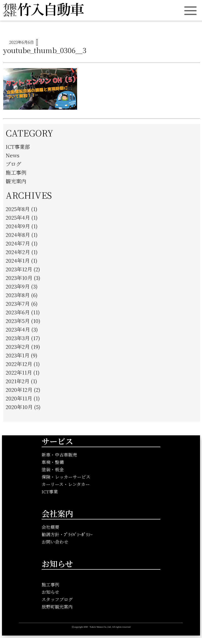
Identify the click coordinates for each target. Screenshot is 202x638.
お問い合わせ (55, 542)
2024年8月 (18, 234)
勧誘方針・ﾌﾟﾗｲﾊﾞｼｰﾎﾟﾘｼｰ (67, 534)
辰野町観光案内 (57, 607)
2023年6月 (18, 312)
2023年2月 (18, 346)
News (12, 155)
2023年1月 (18, 355)
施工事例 (16, 172)
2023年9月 (18, 286)
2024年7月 (18, 243)
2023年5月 (18, 320)
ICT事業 (50, 491)
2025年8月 (18, 209)
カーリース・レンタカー (66, 484)
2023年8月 (18, 295)
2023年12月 (19, 269)
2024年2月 (18, 252)
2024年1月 (18, 260)
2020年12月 (19, 389)
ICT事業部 (18, 146)
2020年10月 (19, 406)
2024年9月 (18, 226)
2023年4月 (18, 329)
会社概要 (50, 527)
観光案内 (16, 181)
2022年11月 (19, 372)
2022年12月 (19, 363)
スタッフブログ (57, 599)
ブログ (13, 163)
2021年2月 (18, 381)
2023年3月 (18, 338)
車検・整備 (53, 462)
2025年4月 (18, 217)
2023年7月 (18, 303)
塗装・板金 (53, 469)
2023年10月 (19, 277)
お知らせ (50, 592)
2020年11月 (19, 398)
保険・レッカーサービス (66, 477)
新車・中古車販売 (59, 455)
